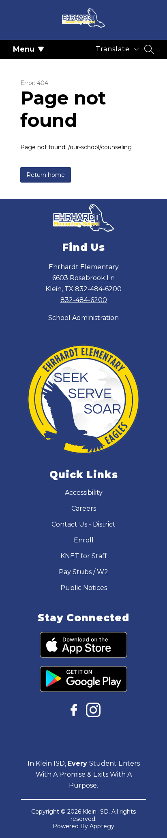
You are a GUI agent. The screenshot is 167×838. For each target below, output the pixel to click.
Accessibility (84, 492)
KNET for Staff (83, 556)
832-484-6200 (83, 300)
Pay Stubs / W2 (83, 572)
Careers (83, 508)
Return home (45, 174)
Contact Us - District (83, 524)
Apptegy (102, 826)
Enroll (84, 540)
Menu (23, 49)
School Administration (83, 318)
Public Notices (83, 588)
